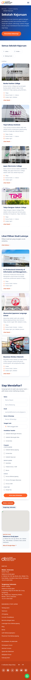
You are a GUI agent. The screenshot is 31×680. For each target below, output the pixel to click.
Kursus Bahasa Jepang (12, 476)
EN (23, 664)
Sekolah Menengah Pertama (13, 433)
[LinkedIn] (26, 670)
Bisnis (7, 470)
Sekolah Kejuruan (11, 457)
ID (19, 664)
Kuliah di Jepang (13, 9)
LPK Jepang (5, 614)
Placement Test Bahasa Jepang (10, 636)
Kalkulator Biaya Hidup (8, 664)
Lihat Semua (5, 245)
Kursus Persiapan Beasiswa (13, 480)
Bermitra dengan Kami (8, 620)
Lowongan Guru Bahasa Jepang (11, 623)
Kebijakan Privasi (6, 654)
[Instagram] (8, 670)
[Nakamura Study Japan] (7, 2)
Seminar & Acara (6, 648)
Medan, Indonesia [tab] (8, 503)
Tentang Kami (5, 608)
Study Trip (8, 490)
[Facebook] (17, 670)
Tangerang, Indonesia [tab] (9, 507)
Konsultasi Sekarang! (11, 34)
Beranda (4, 9)
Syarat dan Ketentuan (8, 651)
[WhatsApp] (3, 670)
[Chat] (27, 676)
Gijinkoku (8, 463)
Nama (5, 397)
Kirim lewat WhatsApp (15, 495)
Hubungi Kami (6, 657)
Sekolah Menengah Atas (12, 437)
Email (5, 409)
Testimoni (4, 611)
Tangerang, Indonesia (9, 584)
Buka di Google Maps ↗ (9, 545)
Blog (3, 626)
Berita (3, 629)
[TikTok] (12, 670)
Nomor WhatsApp (9, 416)
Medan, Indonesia (8, 570)
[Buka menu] (28, 2)
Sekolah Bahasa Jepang (12, 450)
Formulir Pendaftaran (8, 617)
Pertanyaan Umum (7, 645)
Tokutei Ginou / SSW (11, 466)
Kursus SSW (9, 483)
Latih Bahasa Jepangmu (8, 633)
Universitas (9, 441)
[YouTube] (21, 670)
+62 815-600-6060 (7, 580)
